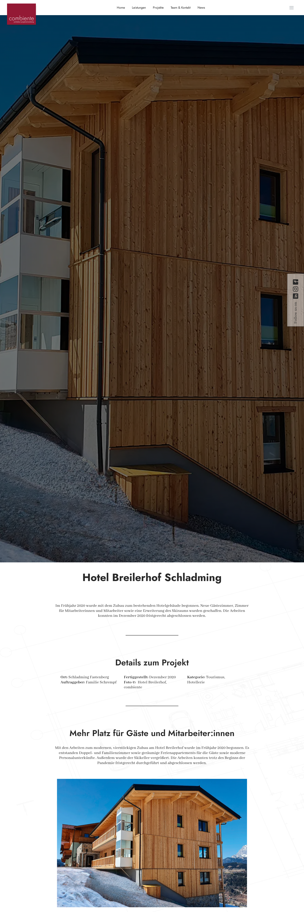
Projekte (158, 7)
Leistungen (139, 7)
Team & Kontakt (181, 7)
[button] (291, 8)
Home (121, 7)
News (201, 7)
